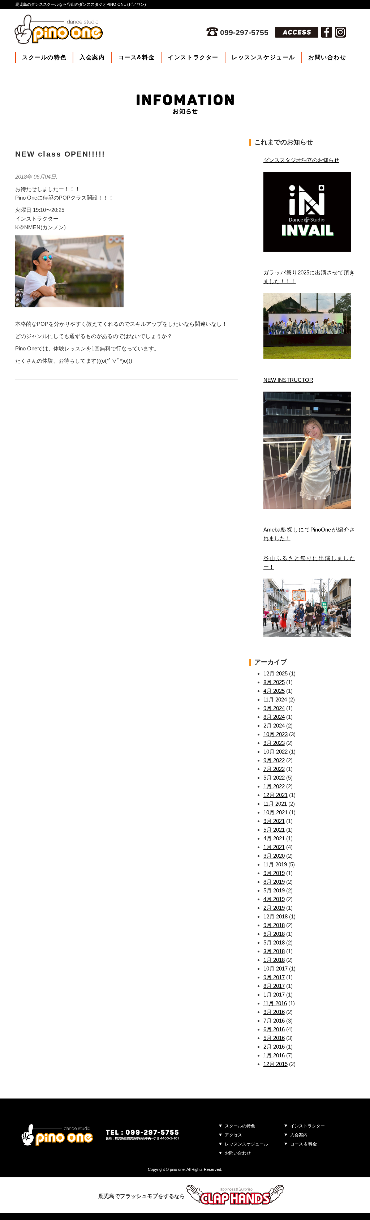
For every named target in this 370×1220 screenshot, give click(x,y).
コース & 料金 (303, 1144)
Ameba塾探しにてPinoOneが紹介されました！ (309, 533)
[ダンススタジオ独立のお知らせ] (307, 211)
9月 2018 (274, 925)
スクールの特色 (44, 57)
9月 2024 (274, 708)
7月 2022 (274, 769)
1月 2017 (274, 994)
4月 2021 (274, 838)
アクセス (233, 1135)
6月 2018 (274, 934)
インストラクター (193, 57)
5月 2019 (274, 890)
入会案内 (92, 57)
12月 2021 (275, 795)
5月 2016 (274, 1038)
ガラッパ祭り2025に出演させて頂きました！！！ (309, 276)
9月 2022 (274, 760)
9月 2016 (274, 1012)
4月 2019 (274, 899)
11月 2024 (275, 699)
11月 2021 (275, 804)
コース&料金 (136, 57)
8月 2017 (274, 986)
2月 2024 (274, 725)
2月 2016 (274, 1047)
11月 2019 (275, 864)
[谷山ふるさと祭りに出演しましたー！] (307, 608)
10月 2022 (275, 751)
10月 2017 (275, 968)
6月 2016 (274, 1029)
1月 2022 (274, 786)
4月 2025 (274, 691)
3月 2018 (274, 951)
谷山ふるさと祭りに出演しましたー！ (309, 562)
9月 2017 (274, 977)
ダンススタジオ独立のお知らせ (301, 160)
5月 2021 (274, 830)
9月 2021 (274, 821)
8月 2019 (274, 882)
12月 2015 (275, 1064)
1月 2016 (274, 1055)
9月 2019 (274, 873)
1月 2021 (274, 847)
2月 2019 (274, 908)
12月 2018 (275, 916)
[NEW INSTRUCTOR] (307, 450)
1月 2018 (274, 960)
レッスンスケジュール (263, 57)
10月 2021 (275, 812)
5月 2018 (274, 942)
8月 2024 (274, 717)
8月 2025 (274, 682)
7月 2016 (274, 1021)
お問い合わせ (327, 57)
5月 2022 (274, 778)
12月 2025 (275, 673)
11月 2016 (275, 1003)
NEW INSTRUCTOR (288, 380)
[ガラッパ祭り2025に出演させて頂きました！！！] (307, 326)
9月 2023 (274, 743)
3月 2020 (274, 856)
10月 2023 (275, 734)
